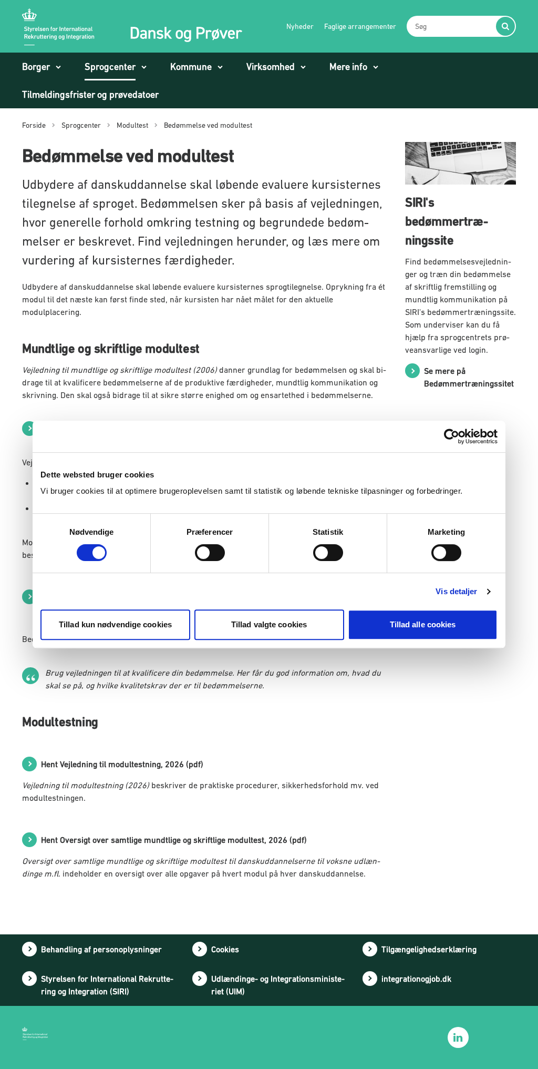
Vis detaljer (456, 591)
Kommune (191, 66)
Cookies (225, 949)
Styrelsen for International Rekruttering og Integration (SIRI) (107, 985)
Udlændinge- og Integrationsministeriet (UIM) (278, 985)
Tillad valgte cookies (269, 624)
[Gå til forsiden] (132, 26)
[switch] (210, 552)
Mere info (348, 66)
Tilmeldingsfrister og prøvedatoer (90, 94)
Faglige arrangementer (360, 26)
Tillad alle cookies (423, 624)
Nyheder (300, 26)
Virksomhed (270, 66)
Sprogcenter (110, 66)
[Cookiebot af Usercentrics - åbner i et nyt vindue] (452, 436)
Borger (36, 66)
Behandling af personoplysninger (101, 949)
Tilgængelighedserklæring (429, 949)
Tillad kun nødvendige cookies (115, 624)
